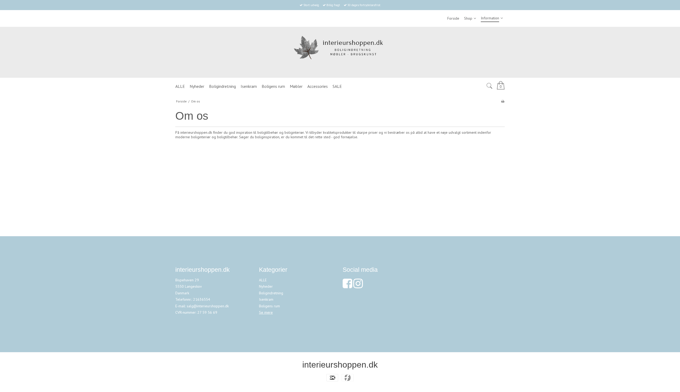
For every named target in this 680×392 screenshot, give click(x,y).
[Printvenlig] (503, 101)
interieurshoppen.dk (340, 364)
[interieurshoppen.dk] (340, 52)
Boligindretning (271, 293)
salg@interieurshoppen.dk (208, 306)
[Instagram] (358, 286)
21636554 (201, 299)
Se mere (266, 312)
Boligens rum (269, 306)
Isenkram (266, 299)
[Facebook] (347, 286)
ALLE (263, 280)
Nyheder (266, 286)
